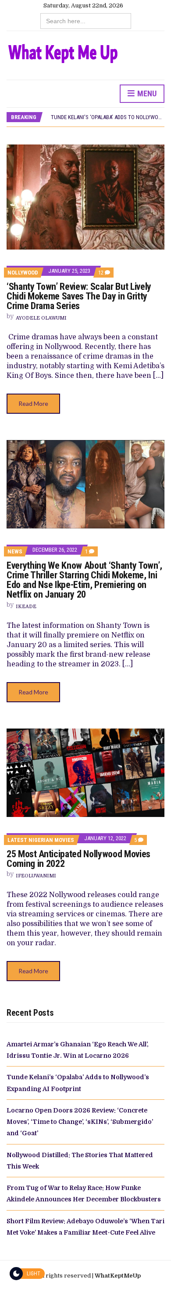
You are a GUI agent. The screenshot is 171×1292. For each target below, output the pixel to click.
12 (104, 272)
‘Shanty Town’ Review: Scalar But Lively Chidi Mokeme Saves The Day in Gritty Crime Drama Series (79, 296)
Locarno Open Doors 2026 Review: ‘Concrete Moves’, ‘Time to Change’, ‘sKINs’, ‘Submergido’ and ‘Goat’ (80, 1122)
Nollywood (22, 272)
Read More (33, 403)
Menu (146, 93)
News (14, 551)
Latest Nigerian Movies (40, 840)
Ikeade (26, 606)
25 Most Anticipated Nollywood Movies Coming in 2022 (78, 858)
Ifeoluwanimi (36, 876)
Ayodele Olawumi (41, 318)
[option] (107, 117)
